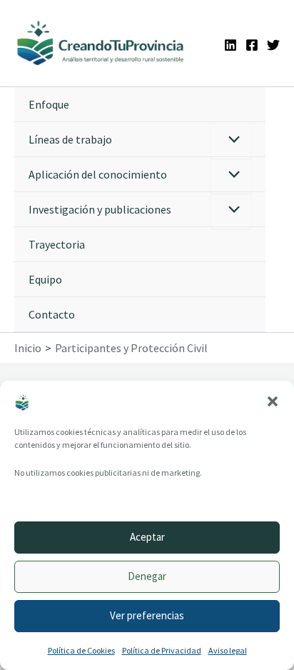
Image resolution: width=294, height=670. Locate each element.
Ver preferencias (147, 615)
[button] (272, 401)
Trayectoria (57, 244)
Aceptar (147, 537)
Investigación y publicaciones (100, 209)
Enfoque (49, 104)
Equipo (45, 279)
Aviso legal (227, 650)
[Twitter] (273, 45)
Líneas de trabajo (70, 139)
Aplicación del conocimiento (98, 174)
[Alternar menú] (231, 140)
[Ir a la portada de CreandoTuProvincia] (101, 43)
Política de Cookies (81, 650)
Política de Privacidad (161, 650)
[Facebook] (251, 45)
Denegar (147, 576)
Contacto (52, 314)
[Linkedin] (230, 45)
